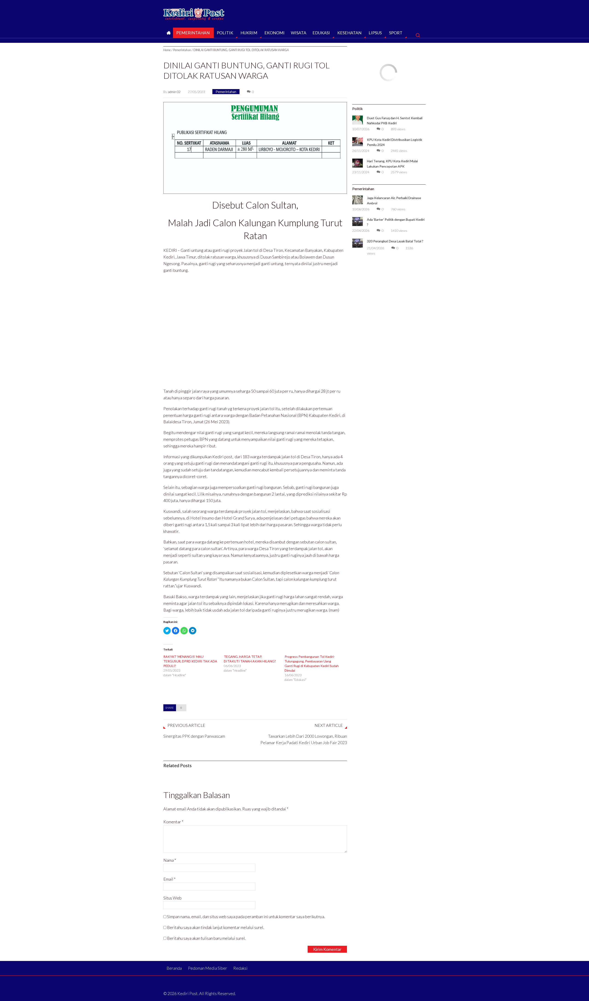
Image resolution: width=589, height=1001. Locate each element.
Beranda (168, 34)
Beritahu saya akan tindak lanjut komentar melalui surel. (215, 927)
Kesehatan (349, 32)
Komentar (173, 821)
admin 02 (174, 92)
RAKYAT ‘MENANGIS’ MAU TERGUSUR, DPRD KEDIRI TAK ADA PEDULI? (190, 661)
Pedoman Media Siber (207, 968)
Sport (395, 32)
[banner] (255, 147)
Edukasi (321, 32)
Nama (169, 860)
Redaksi (240, 968)
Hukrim (248, 32)
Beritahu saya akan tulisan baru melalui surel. (206, 938)
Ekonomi (274, 32)
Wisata (298, 32)
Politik (225, 32)
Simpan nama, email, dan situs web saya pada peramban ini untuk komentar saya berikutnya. (246, 916)
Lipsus (375, 32)
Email (169, 879)
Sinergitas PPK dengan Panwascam (194, 736)
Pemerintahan (193, 32)
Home (167, 50)
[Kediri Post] (194, 13)
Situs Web (172, 897)
